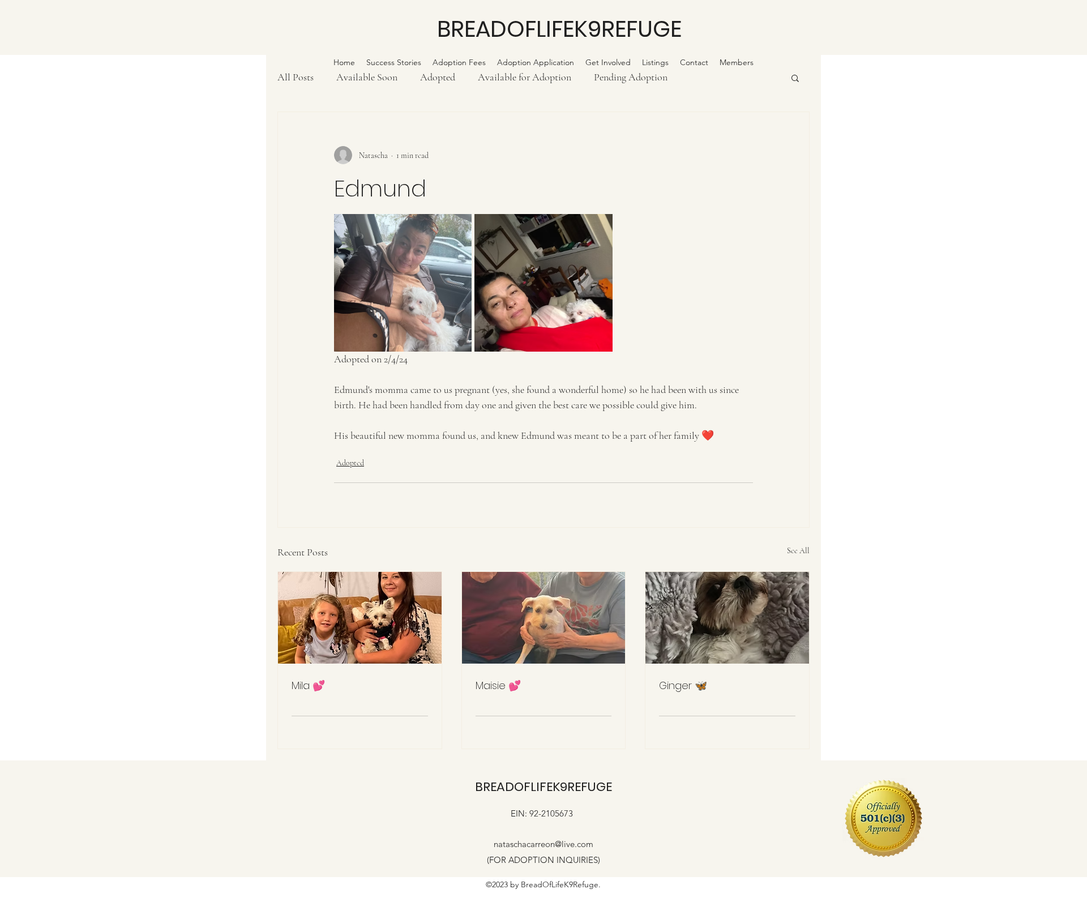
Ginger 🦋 (683, 685)
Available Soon (366, 77)
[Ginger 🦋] (727, 618)
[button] (795, 77)
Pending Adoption (630, 77)
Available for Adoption (524, 77)
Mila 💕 (308, 685)
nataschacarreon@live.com (543, 844)
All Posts (295, 77)
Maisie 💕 (498, 685)
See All (798, 550)
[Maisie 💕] (544, 618)
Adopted (437, 77)
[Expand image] (403, 283)
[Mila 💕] (360, 618)
